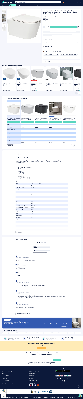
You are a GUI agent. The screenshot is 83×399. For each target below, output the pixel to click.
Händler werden (5, 378)
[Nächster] (79, 93)
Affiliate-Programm (5, 382)
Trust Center (32, 397)
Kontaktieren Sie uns (6, 375)
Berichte (69, 397)
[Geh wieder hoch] (79, 386)
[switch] (4, 396)
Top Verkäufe (31, 378)
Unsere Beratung (32, 370)
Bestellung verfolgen (6, 370)
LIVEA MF (48, 61)
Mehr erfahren (52, 363)
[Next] (74, 146)
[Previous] (71, 146)
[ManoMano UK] (35, 385)
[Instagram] (65, 381)
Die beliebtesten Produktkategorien (35, 371)
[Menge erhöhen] (48, 27)
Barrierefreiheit (75, 397)
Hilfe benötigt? (5, 373)
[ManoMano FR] (30, 385)
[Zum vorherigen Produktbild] (9, 26)
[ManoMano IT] (32, 385)
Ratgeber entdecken (64, 326)
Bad (6, 7)
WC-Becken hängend (18, 7)
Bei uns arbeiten (5, 380)
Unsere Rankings (32, 373)
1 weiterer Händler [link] (55, 61)
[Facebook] (59, 381)
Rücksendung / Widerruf (7, 371)
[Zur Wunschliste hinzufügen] (78, 27)
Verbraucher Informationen (61, 397)
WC (14, 7)
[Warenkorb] (80, 2)
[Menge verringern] (44, 27)
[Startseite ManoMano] (8, 2)
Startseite (4, 7)
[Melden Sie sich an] (77, 2)
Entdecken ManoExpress (33, 380)
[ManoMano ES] (38, 385)
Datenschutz (26, 397)
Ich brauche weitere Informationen (50, 57)
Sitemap (16, 397)
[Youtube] (62, 381)
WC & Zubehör (10, 7)
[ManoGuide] (80, 396)
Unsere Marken (32, 375)
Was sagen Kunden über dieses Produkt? (69, 54)
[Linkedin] (56, 381)
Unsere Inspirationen (33, 376)
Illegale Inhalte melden (6, 376)
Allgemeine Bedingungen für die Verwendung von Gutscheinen (14, 383)
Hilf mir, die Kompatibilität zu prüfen (51, 54)
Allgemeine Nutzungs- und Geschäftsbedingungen (45, 397)
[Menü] (5, 389)
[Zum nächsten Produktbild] (38, 26)
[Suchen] (16, 2)
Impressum (21, 397)
